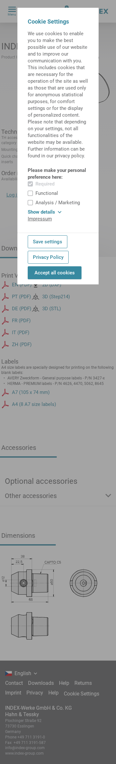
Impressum (40, 219)
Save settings (47, 242)
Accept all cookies (54, 273)
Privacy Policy (48, 257)
